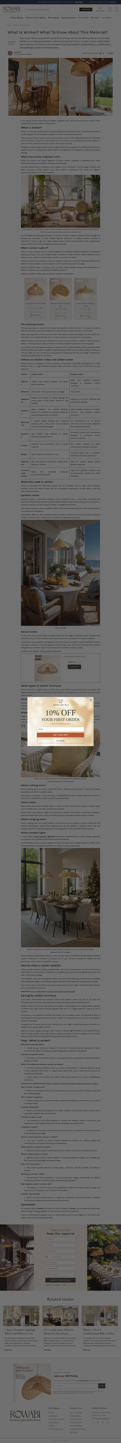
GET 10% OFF (60, 735)
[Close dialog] (90, 700)
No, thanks (60, 741)
